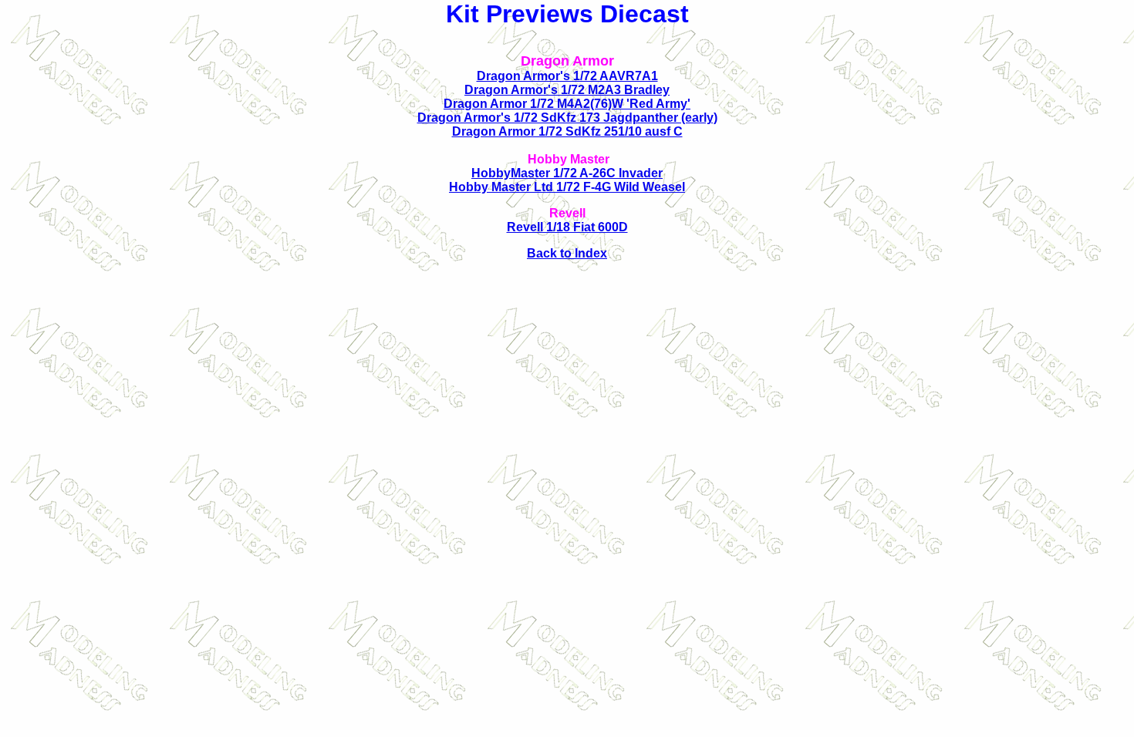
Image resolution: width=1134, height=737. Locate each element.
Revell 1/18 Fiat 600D (567, 227)
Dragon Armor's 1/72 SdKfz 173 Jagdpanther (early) (567, 117)
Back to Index (567, 253)
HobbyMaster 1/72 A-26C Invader (567, 173)
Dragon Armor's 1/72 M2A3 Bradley (567, 89)
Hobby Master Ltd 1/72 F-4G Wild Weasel (567, 187)
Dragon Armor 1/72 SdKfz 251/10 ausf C (567, 131)
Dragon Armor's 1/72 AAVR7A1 (567, 75)
